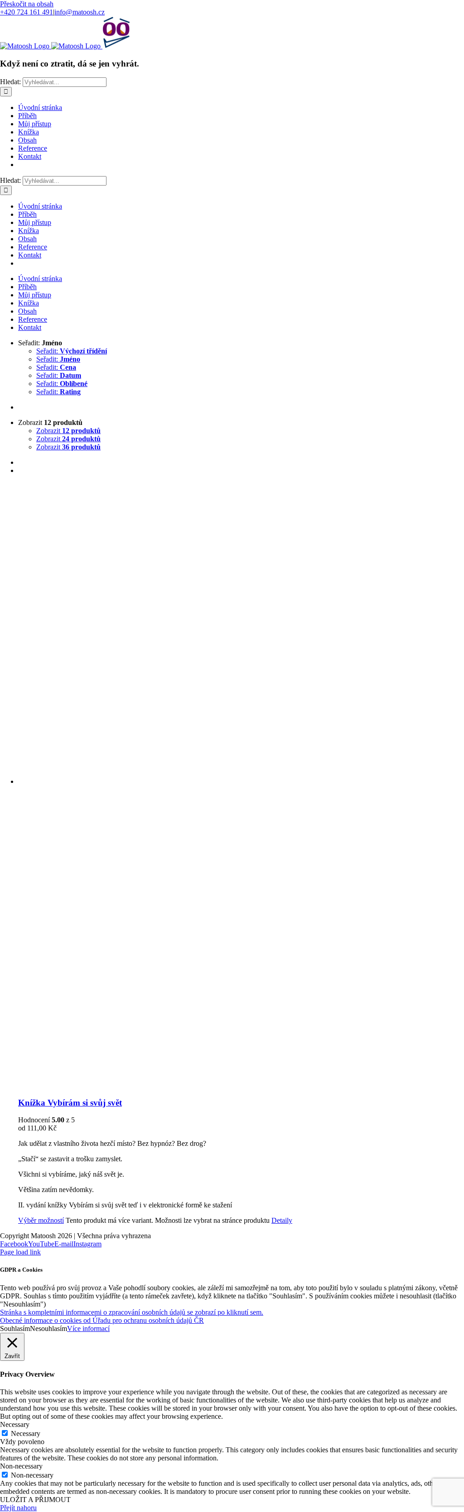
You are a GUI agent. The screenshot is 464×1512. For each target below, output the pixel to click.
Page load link (20, 1252)
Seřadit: (71, 351)
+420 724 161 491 (26, 12)
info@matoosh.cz (79, 12)
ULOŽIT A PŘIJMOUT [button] (35, 1499)
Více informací (88, 1328)
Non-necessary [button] (21, 1466)
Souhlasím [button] (15, 1328)
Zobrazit (68, 430)
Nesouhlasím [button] (48, 1328)
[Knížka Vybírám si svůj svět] (241, 785)
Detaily (281, 1220)
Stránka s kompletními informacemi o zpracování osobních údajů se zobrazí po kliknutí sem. (131, 1312)
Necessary (25, 1433)
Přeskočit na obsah (26, 4)
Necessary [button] (14, 1424)
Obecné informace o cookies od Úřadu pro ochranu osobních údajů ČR (102, 1320)
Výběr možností (41, 1220)
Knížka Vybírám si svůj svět (70, 1102)
